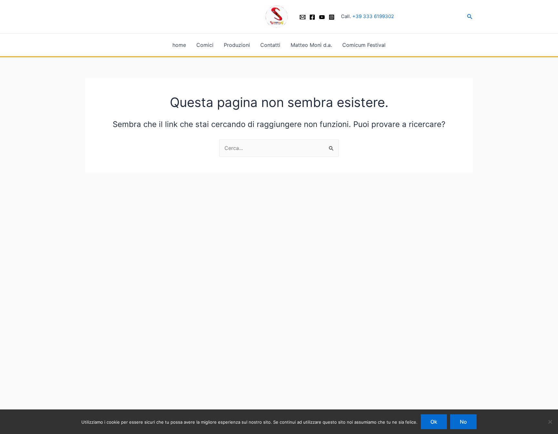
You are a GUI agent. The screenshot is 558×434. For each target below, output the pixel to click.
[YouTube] (322, 17)
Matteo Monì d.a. (311, 45)
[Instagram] (332, 17)
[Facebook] (312, 17)
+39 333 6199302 (373, 16)
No (463, 421)
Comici (204, 45)
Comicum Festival (364, 45)
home (179, 45)
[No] (550, 421)
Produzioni (237, 45)
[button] (470, 17)
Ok (433, 421)
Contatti (270, 45)
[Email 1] (302, 17)
